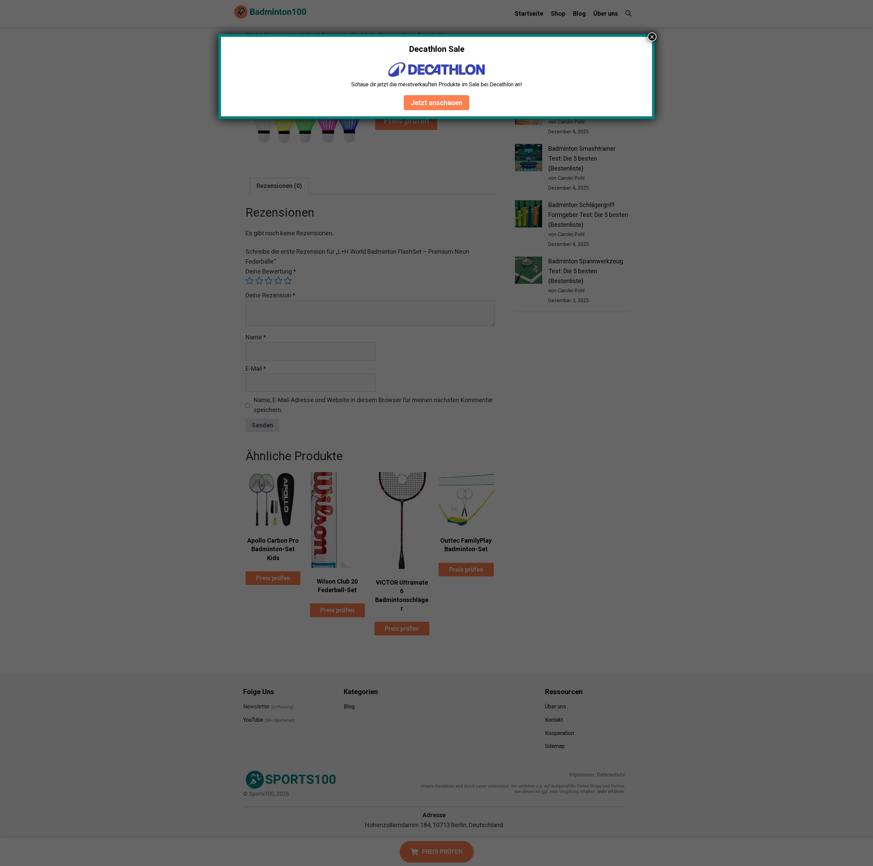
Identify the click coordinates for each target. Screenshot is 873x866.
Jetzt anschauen (436, 103)
